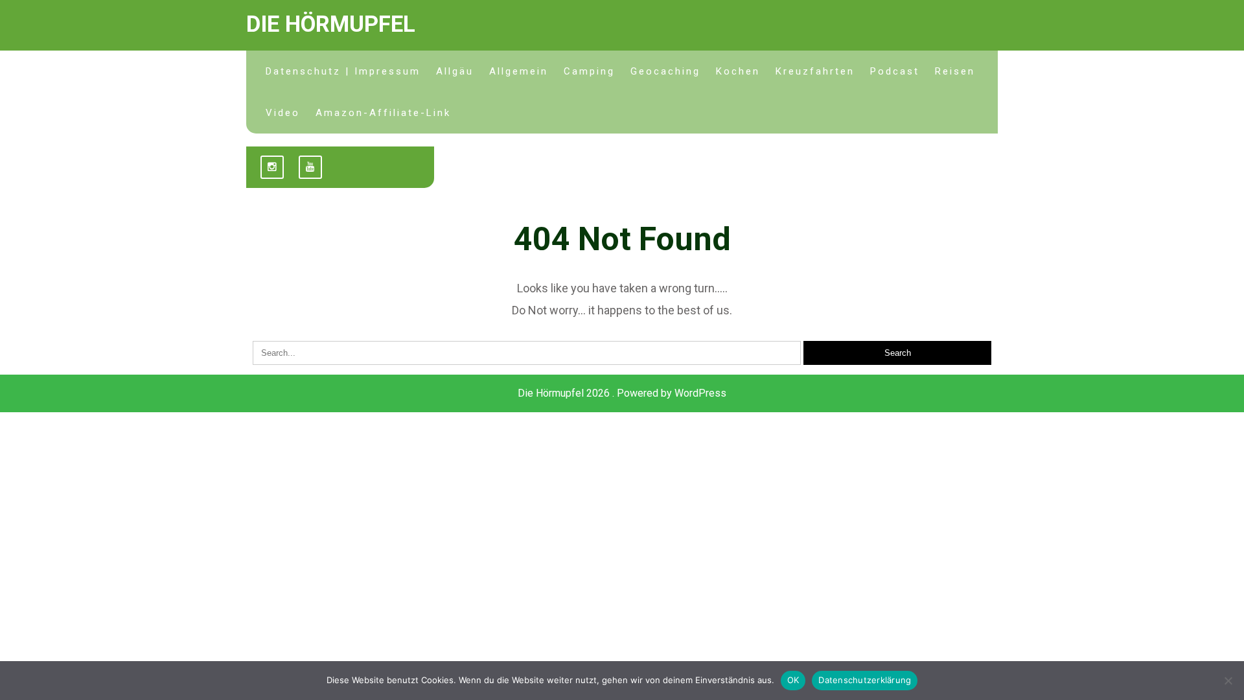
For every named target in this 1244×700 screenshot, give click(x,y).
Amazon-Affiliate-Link (383, 113)
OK (793, 680)
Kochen (738, 71)
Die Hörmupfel (330, 24)
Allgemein (518, 71)
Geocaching (665, 71)
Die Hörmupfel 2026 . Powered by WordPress (622, 393)
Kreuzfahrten (815, 71)
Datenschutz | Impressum (343, 71)
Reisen (955, 71)
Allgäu (455, 71)
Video (283, 113)
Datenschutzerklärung (864, 680)
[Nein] (1227, 680)
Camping (589, 71)
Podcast (894, 71)
